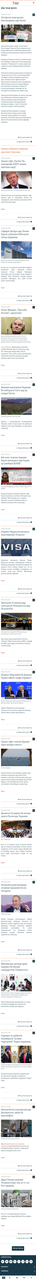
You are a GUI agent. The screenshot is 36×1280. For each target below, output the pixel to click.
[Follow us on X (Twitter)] (19, 1261)
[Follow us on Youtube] (10, 1261)
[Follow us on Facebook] (6, 1261)
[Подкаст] (31, 1261)
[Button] (25, 137)
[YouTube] (17, 1278)
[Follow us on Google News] (2, 1261)
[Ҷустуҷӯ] (31, 1278)
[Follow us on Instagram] (15, 1261)
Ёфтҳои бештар (18, 1248)
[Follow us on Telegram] (23, 1261)
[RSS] (27, 1261)
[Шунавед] (9, 1278)
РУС (24, 1278)
